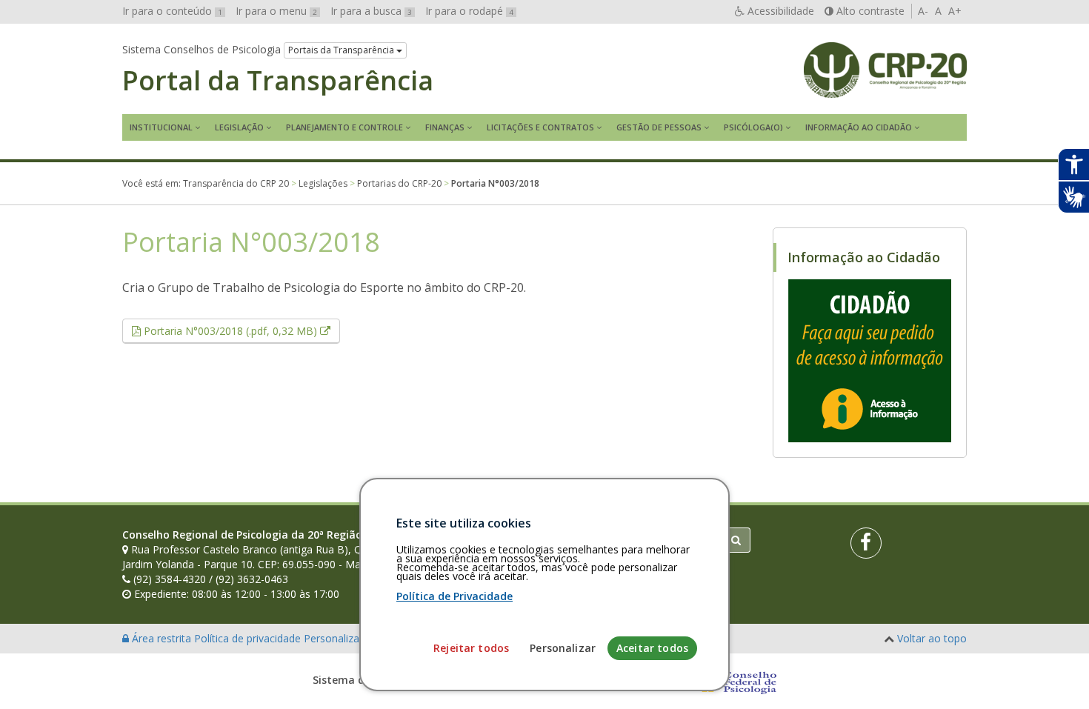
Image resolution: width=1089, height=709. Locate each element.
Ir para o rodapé (469, 11)
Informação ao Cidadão (858, 127)
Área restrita (161, 638)
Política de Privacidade (454, 596)
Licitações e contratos (540, 127)
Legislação (239, 127)
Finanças (444, 127)
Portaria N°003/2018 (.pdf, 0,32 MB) (240, 330)
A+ (955, 11)
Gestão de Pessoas (659, 127)
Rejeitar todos (471, 648)
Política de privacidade (249, 638)
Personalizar (563, 648)
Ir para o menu (276, 11)
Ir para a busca (371, 11)
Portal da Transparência (277, 81)
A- (923, 11)
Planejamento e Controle (344, 127)
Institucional (161, 127)
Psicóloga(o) (753, 127)
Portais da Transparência (342, 50)
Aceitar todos (652, 648)
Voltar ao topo (932, 638)
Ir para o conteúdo (172, 11)
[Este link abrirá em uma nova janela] (869, 360)
